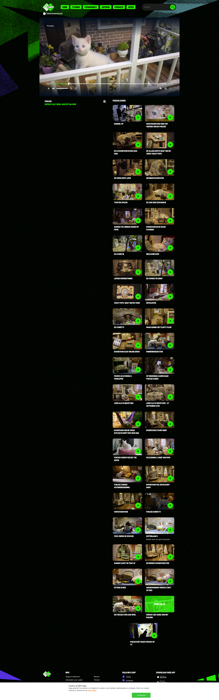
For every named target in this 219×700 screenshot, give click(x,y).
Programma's (91, 7)
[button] (109, 57)
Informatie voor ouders (74, 680)
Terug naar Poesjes (54, 14)
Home (65, 7)
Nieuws (97, 676)
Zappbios (106, 7)
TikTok (128, 677)
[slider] (110, 84)
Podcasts (119, 7)
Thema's (97, 680)
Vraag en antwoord (73, 676)
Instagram (129, 680)
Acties (131, 7)
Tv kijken (76, 7)
